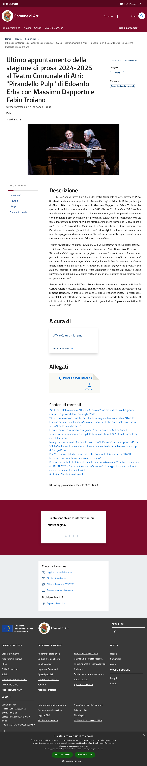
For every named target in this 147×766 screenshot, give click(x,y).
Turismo (42, 684)
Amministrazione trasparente (88, 705)
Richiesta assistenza (48, 720)
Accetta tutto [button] (62, 755)
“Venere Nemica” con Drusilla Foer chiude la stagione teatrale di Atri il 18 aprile (91, 418)
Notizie (113, 653)
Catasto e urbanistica (48, 679)
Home (8, 39)
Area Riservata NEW (12, 689)
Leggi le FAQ (44, 715)
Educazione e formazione (86, 653)
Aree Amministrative (12, 659)
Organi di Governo (10, 653)
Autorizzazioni (81, 679)
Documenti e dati (10, 684)
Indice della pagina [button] (18, 185)
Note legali (79, 715)
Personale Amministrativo (14, 679)
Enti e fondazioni (10, 669)
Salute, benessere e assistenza (89, 674)
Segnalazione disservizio (50, 710)
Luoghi (113, 678)
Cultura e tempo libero (49, 659)
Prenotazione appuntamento (52, 705)
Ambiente (79, 669)
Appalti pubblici (45, 674)
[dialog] (73, 749)
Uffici (4, 664)
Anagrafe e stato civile (49, 653)
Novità (18, 39)
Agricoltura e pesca (83, 684)
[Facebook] (116, 16)
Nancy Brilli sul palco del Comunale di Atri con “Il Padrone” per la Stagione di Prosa (94, 442)
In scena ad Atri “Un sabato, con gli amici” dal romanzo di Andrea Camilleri (89, 430)
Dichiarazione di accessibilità (88, 720)
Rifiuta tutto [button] (85, 754)
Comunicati (30, 39)
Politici (5, 674)
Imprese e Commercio (48, 669)
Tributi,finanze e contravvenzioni (90, 664)
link (101, 749)
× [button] (144, 735)
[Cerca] (141, 15)
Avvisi (113, 664)
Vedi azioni (129, 60)
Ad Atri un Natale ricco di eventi (66, 474)
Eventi (113, 683)
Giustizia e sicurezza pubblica (88, 658)
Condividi (115, 60)
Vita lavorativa (45, 664)
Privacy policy (80, 710)
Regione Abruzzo (10, 3)
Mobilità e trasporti (47, 689)
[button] (73, 761)
